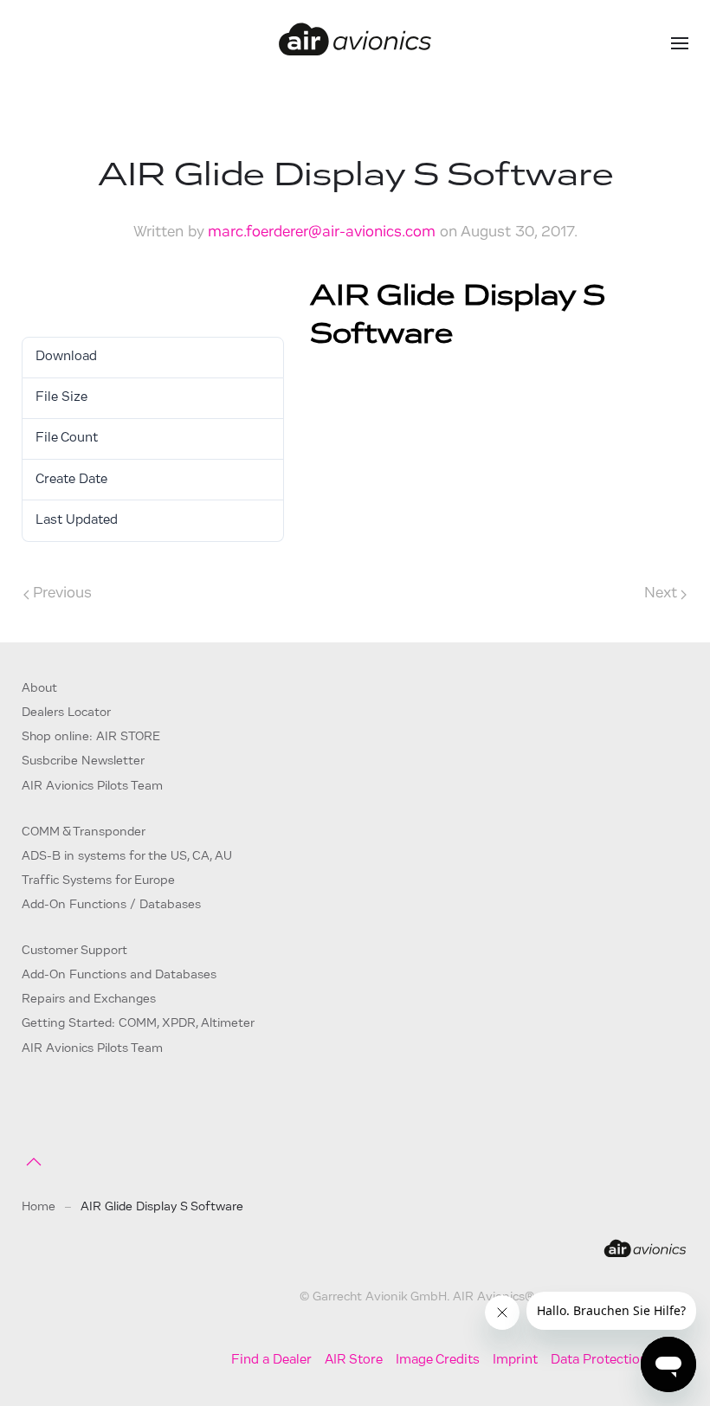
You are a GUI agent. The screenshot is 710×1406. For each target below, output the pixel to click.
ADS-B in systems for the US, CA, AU (127, 856)
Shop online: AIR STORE (91, 737)
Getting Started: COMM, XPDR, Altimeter (138, 1023)
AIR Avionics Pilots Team (92, 786)
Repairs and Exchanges (89, 999)
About (39, 688)
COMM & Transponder (83, 832)
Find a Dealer (271, 1360)
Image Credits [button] (438, 1360)
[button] (679, 43)
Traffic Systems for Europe (98, 880)
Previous (62, 593)
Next (660, 593)
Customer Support (74, 951)
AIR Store (354, 1360)
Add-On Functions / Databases (111, 905)
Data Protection (599, 1360)
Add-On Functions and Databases (119, 975)
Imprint (515, 1360)
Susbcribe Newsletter (83, 761)
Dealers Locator (66, 712)
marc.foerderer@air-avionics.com (322, 232)
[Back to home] (355, 43)
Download (63, 294)
